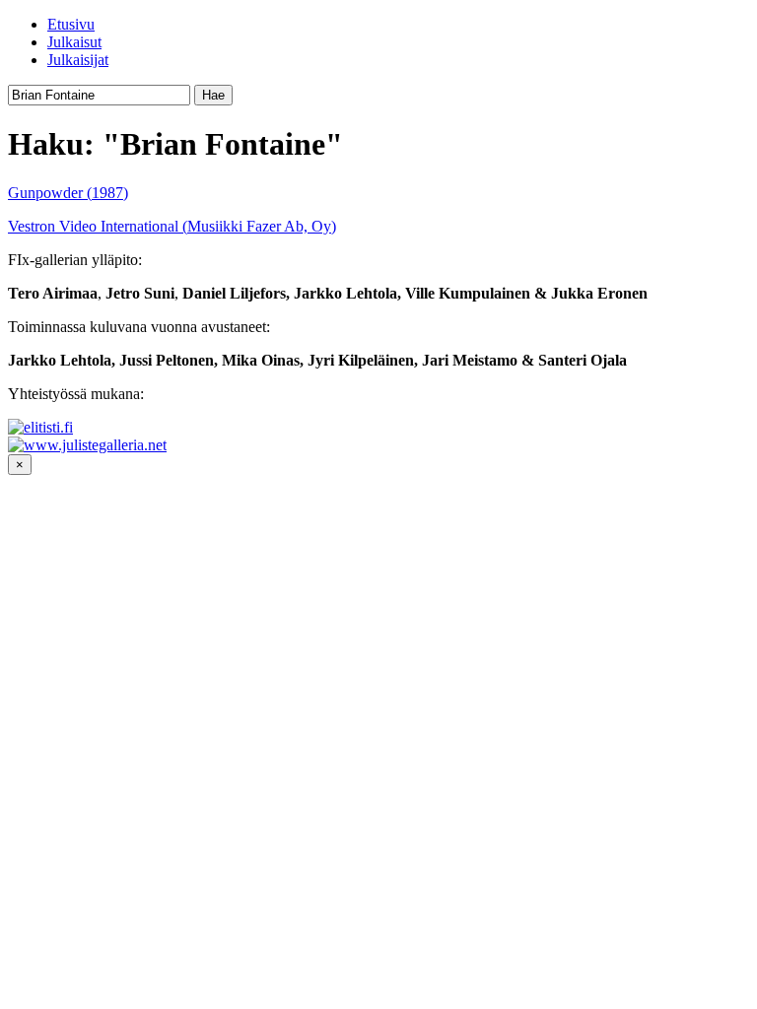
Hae (213, 95)
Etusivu (71, 24)
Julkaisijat (77, 59)
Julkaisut (74, 42)
